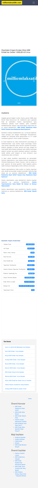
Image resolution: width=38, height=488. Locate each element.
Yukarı (30, 398)
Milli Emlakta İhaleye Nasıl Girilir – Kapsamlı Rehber (20, 474)
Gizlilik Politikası (20, 439)
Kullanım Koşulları (20, 437)
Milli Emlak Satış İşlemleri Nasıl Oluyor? (20, 429)
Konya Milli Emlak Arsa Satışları (14, 355)
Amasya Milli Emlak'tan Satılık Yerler (16, 388)
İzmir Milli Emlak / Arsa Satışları (14, 351)
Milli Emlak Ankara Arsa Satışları (14, 372)
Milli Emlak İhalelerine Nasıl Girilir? (20, 408)
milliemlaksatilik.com (12, 3)
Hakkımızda (18, 441)
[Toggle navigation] (33, 3)
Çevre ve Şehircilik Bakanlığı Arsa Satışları (17, 347)
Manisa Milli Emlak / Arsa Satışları (15, 376)
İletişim (17, 443)
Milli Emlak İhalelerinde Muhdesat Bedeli (20, 462)
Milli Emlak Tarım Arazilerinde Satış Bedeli (20, 468)
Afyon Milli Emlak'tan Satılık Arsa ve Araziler (18, 380)
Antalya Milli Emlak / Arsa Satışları (15, 359)
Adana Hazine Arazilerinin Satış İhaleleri (17, 384)
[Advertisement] (19, 25)
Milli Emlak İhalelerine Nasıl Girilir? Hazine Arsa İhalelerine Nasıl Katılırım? (19, 175)
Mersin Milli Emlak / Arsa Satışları (15, 368)
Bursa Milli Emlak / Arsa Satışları (14, 364)
